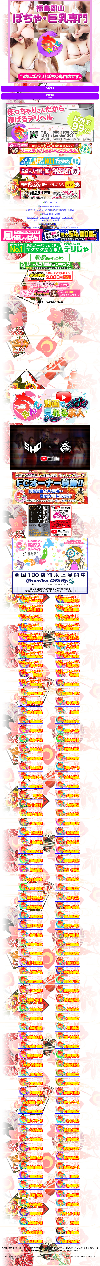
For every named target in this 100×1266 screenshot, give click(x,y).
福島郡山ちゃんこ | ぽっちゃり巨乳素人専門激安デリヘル (41, 1256)
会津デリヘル (50, 220)
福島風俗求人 (39, 227)
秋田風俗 (63, 210)
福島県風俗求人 (27, 227)
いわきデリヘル (67, 218)
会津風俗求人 (73, 227)
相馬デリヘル (61, 220)
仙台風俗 (40, 210)
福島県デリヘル (32, 218)
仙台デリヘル (30, 210)
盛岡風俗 (55, 210)
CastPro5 (49, 1259)
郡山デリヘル (55, 218)
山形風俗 (48, 210)
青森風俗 (71, 210)
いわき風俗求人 (61, 227)
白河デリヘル (39, 220)
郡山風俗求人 (50, 227)
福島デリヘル (44, 218)
